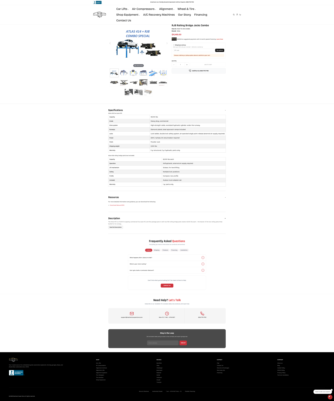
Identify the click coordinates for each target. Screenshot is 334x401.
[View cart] (240, 15)
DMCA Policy (281, 370)
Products (165, 250)
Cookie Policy (281, 368)
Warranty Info (221, 370)
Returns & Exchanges (223, 368)
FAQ (218, 363)
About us (279, 363)
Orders (149, 250)
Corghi (158, 380)
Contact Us (123, 20)
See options (219, 50)
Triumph (159, 382)
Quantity (174, 61)
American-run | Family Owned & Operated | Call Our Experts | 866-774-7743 (172, 2)
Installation (184, 250)
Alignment (166, 9)
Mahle (158, 375)
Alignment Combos (101, 368)
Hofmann (159, 377)
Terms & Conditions (283, 375)
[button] (330, 397)
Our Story (184, 14)
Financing (200, 14)
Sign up (183, 343)
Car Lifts (122, 9)
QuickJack (159, 370)
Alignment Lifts (100, 370)
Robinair (159, 372)
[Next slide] (167, 43)
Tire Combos (99, 377)
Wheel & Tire (186, 9)
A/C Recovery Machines (159, 14)
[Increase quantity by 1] (187, 64)
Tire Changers (100, 375)
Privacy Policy (281, 372)
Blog (278, 365)
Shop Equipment (127, 14)
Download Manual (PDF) (117, 205)
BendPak (159, 363)
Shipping (156, 250)
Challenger (160, 368)
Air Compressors (143, 9)
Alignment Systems (101, 372)
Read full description (116, 227)
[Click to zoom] (138, 44)
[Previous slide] (110, 43)
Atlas (178, 31)
